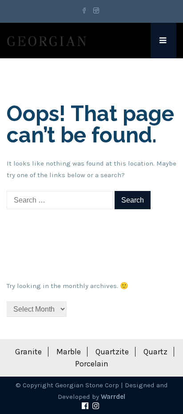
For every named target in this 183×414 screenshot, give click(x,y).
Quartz (155, 352)
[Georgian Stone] (47, 41)
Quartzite (112, 352)
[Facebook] (85, 11)
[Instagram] (96, 11)
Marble (68, 352)
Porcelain (91, 364)
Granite (28, 352)
